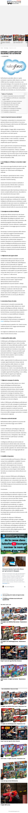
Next (27, 40)
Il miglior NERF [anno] (5, 805)
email (2, 321)
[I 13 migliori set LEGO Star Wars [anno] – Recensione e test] (6, 38)
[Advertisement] (14, 20)
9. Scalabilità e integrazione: (9, 112)
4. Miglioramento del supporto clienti (11, 103)
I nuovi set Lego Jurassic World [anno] (9, 781)
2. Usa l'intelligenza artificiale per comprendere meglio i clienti (13, 98)
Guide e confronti (4, 619)
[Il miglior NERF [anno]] (14, 793)
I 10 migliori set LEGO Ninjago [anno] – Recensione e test (18, 42)
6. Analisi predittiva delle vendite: (10, 106)
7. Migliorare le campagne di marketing (11, 108)
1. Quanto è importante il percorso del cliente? (13, 96)
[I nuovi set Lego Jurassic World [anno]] (14, 769)
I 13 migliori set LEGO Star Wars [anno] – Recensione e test (5, 43)
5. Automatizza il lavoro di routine (10, 104)
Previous (0, 40)
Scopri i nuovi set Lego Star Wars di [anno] (11, 661)
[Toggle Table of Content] (24, 94)
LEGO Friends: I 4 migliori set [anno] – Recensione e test (13, 679)
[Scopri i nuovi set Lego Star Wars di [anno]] (14, 652)
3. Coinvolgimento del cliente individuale (12, 101)
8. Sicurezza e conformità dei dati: (10, 110)
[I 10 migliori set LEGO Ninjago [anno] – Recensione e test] (19, 38)
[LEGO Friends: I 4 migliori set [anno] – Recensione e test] (14, 671)
